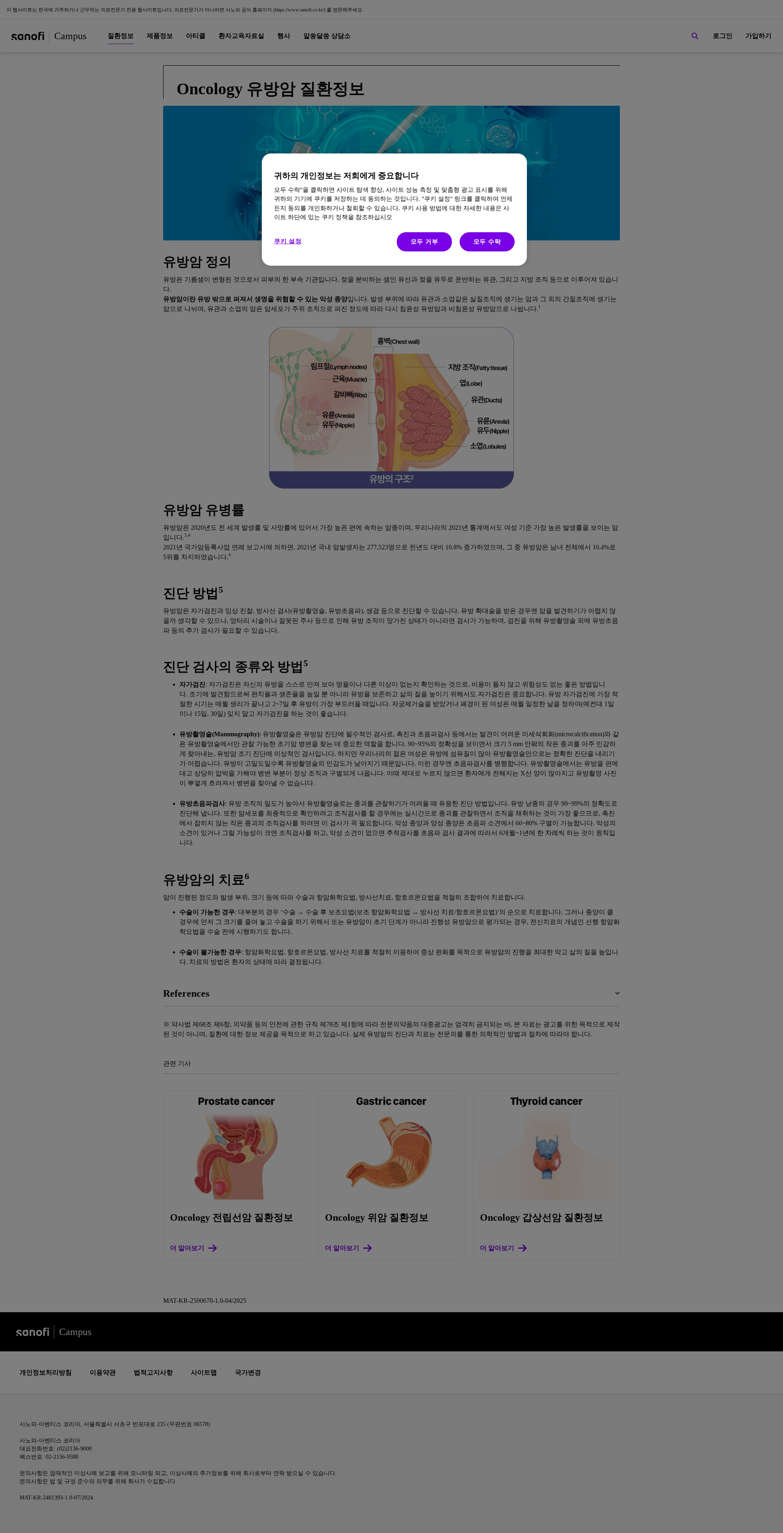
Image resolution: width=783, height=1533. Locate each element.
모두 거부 (424, 241)
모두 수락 (487, 241)
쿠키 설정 (288, 241)
